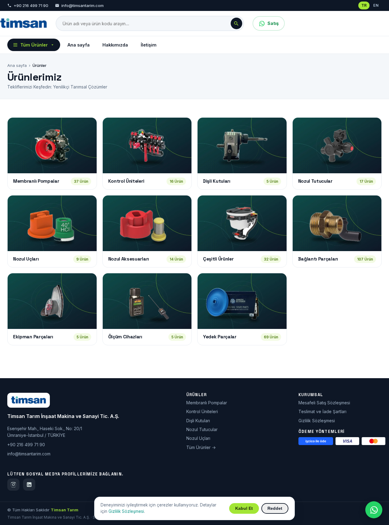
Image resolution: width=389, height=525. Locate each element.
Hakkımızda (115, 44)
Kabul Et (244, 508)
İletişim (149, 44)
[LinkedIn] (29, 484)
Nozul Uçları (198, 438)
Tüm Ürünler (34, 44)
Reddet (274, 508)
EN (376, 5)
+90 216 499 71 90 (31, 5)
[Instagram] (13, 484)
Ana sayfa (78, 44)
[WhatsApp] (373, 509)
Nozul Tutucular (202, 429)
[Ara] (236, 23)
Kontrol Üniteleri (202, 411)
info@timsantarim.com (82, 5)
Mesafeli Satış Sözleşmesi (324, 402)
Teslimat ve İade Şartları (322, 411)
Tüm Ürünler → (201, 447)
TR (364, 5)
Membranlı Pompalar (206, 402)
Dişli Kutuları (198, 420)
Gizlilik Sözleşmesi (316, 420)
